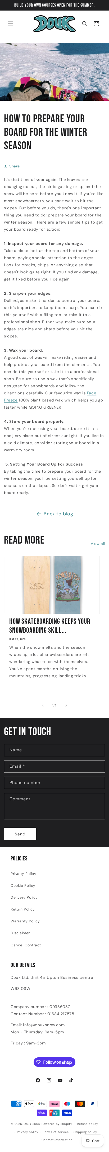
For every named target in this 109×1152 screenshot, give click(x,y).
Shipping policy (85, 1132)
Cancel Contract (26, 945)
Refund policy (87, 1124)
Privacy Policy (23, 873)
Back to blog (58, 514)
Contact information (57, 1140)
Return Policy (23, 909)
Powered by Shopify (57, 1124)
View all (98, 543)
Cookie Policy (23, 885)
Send (20, 834)
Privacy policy (27, 1132)
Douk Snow (32, 1124)
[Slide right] (66, 705)
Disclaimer (20, 933)
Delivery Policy (24, 897)
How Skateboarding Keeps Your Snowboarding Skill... (49, 626)
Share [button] (14, 166)
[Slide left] (43, 705)
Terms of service (56, 1132)
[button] (10, 24)
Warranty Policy (25, 921)
